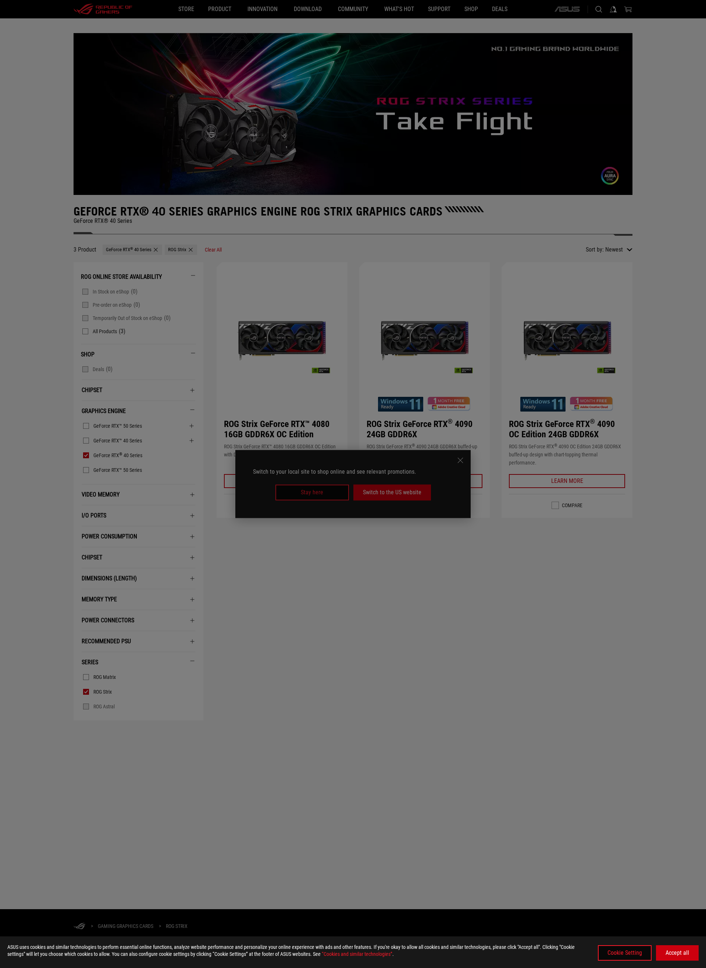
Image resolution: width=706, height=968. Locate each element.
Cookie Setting (624, 952)
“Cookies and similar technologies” (357, 954)
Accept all (677, 952)
